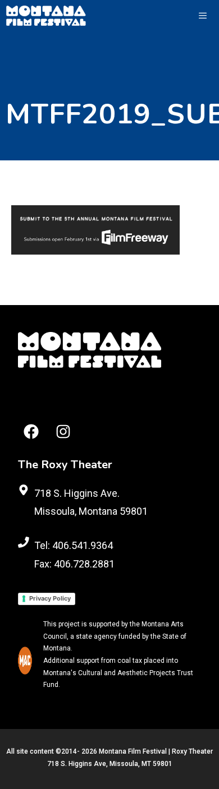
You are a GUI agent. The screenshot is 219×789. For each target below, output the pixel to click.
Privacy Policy (50, 598)
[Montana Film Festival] (46, 15)
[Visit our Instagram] (63, 431)
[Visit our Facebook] (31, 431)
